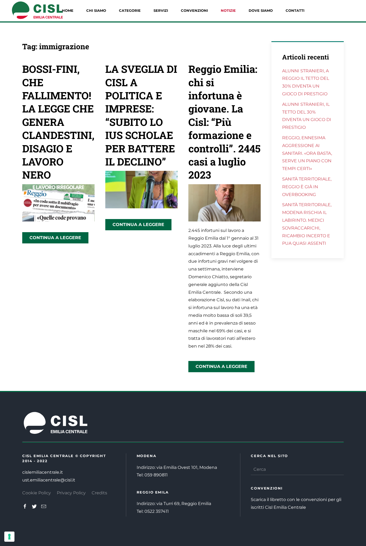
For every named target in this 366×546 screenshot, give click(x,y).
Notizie (228, 10)
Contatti (295, 10)
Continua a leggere (55, 237)
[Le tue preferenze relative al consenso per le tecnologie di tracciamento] (9, 537)
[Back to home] (37, 10)
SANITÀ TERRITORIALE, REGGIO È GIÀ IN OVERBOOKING (306, 186)
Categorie (130, 10)
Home (67, 10)
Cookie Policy (36, 492)
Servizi (161, 10)
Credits (99, 492)
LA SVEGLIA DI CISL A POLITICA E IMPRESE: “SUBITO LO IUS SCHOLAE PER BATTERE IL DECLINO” (141, 115)
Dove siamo (261, 10)
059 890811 (156, 474)
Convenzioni (194, 10)
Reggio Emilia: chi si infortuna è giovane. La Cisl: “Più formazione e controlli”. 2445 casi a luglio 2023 (224, 121)
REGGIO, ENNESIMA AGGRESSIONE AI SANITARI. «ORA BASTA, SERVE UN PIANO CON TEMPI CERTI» (307, 153)
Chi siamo (96, 10)
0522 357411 (156, 511)
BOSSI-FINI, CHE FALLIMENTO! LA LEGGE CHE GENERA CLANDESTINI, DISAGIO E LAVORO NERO (58, 121)
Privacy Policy (71, 492)
